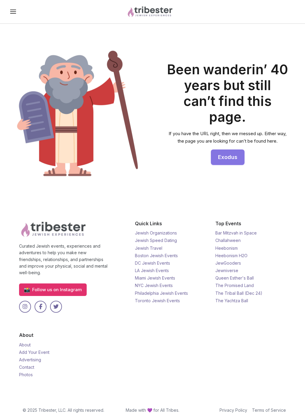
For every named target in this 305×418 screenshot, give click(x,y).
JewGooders (228, 263)
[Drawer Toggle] (13, 12)
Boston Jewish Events (156, 255)
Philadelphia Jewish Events (161, 293)
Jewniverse (226, 270)
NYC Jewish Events (154, 285)
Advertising (30, 359)
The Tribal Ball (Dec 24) (238, 293)
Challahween (228, 240)
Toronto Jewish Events (157, 300)
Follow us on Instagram (53, 289)
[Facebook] (40, 307)
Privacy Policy (233, 410)
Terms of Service (269, 410)
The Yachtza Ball (231, 300)
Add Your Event (34, 352)
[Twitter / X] (56, 307)
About (25, 344)
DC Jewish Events (152, 263)
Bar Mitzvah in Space (236, 232)
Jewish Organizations (156, 232)
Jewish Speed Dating (156, 240)
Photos (26, 374)
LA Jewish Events (152, 270)
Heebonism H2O (231, 255)
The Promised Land (234, 285)
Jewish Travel (148, 248)
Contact (26, 367)
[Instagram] (25, 307)
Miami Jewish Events (155, 277)
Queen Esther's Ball (234, 277)
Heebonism (226, 248)
